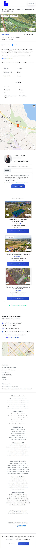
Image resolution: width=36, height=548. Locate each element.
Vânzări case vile (18, 411)
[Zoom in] (34, 145)
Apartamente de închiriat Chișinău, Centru (18, 465)
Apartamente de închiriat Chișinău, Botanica (18, 471)
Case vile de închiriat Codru (18, 489)
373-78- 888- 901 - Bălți (9, 325)
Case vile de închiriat (18, 477)
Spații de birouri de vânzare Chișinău (18, 449)
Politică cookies (6, 384)
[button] (2, 22)
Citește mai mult (7, 59)
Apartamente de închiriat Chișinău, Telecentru (18, 473)
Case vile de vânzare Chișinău (18, 413)
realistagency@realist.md (12, 328)
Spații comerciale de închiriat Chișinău (18, 496)
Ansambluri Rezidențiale (9, 370)
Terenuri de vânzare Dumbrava (18, 439)
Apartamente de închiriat (18, 461)
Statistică (18, 539)
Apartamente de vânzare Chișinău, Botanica (18, 400)
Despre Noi (5, 372)
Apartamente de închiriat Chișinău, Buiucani (18, 469)
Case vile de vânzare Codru (18, 421)
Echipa (4, 377)
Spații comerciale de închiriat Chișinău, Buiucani (18, 502)
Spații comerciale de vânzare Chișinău (18, 445)
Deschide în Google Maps (12, 337)
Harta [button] (33, 29)
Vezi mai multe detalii (18, 231)
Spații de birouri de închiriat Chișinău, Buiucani (18, 500)
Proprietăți (5, 365)
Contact (4, 379)
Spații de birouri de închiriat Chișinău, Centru (18, 498)
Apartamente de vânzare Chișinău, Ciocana (18, 408)
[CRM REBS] (21, 526)
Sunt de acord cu (17, 182)
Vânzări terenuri (18, 427)
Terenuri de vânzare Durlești (18, 433)
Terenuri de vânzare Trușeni (18, 431)
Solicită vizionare (18, 186)
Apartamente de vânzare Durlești (18, 404)
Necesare (10, 539)
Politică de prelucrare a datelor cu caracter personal (17, 389)
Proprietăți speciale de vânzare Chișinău (18, 513)
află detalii (21, 536)
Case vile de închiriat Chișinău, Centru (18, 481)
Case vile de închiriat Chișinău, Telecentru (18, 483)
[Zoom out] (34, 148)
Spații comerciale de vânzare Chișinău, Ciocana (18, 451)
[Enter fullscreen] (34, 106)
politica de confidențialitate (21, 182)
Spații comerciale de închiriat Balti (18, 504)
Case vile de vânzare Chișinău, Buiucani (18, 417)
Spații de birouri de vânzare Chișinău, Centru (18, 455)
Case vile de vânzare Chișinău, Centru (18, 423)
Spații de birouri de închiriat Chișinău (18, 494)
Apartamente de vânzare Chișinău (18, 398)
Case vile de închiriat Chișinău (18, 479)
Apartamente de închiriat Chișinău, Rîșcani (18, 467)
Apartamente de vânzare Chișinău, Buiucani (18, 402)
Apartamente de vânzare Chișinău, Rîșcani (18, 406)
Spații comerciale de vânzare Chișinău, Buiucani (18, 447)
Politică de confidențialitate (10, 386)
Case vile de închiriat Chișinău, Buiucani (18, 487)
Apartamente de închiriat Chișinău (18, 463)
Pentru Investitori (7, 374)
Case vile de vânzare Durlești (18, 419)
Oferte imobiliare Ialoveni (10, 62)
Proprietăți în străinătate (9, 367)
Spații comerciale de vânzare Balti (18, 453)
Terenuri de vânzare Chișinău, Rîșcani (18, 437)
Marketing (27, 539)
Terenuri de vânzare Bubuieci (18, 435)
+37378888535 (21, 161)
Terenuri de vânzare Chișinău (18, 429)
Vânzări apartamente (18, 396)
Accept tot (24, 543)
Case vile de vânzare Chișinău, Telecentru (18, 415)
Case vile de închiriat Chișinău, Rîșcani (18, 485)
